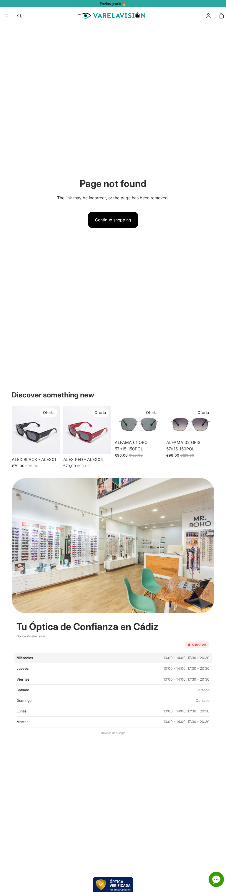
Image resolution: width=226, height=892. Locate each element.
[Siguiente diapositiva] (53, 429)
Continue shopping (113, 219)
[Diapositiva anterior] (18, 429)
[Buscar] (19, 15)
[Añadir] (50, 445)
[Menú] (7, 16)
